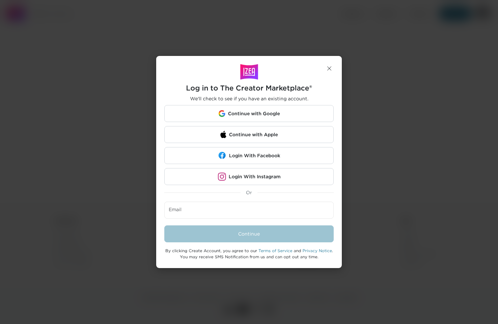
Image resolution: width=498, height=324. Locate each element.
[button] (329, 68)
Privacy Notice (317, 250)
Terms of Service (275, 250)
